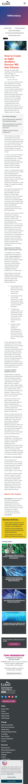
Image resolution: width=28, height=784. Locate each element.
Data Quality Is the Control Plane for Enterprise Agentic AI (14, 601)
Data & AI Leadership (14, 30)
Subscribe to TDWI (9, 701)
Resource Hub (5, 747)
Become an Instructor (7, 727)
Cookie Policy (10, 774)
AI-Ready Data (5, 759)
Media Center (5, 715)
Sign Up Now (14, 644)
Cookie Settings (11, 777)
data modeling (14, 256)
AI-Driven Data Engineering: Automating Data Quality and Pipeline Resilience (14, 530)
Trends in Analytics (20, 28)
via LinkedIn (8, 514)
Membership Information (14, 673)
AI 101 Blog (4, 734)
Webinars (4, 754)
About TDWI (5, 709)
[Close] (21, 761)
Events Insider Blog (7, 738)
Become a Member (7, 725)
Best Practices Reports (8, 750)
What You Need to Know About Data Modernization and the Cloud (12, 125)
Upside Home (7, 28)
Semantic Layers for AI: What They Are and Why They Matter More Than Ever (14, 623)
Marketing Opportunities (8, 731)
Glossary (3, 741)
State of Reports (6, 752)
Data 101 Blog (5, 736)
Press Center (5, 713)
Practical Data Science (14, 35)
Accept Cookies (11, 781)
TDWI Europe (5, 718)
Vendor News (5, 729)
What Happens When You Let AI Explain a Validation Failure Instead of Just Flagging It (14, 524)
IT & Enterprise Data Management (14, 33)
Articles (3, 757)
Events (3, 711)
